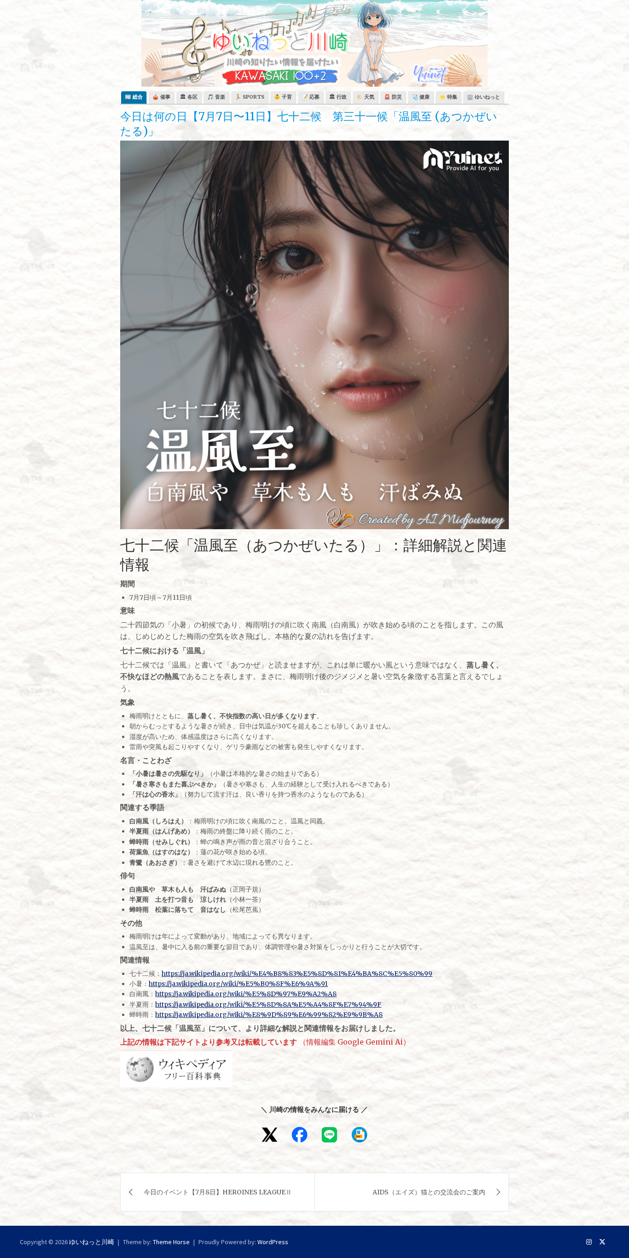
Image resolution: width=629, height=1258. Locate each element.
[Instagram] (588, 1242)
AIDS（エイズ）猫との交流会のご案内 (429, 1192)
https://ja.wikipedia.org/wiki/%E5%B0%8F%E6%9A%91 (238, 984)
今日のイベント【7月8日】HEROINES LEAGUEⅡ (218, 1192)
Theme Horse (171, 1242)
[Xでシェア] (269, 1134)
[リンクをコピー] (359, 1134)
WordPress (272, 1242)
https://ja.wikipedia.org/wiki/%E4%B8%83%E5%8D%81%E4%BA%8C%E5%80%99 (297, 973)
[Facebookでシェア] (299, 1134)
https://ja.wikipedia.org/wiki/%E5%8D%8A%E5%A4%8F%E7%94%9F (268, 1004)
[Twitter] (602, 1242)
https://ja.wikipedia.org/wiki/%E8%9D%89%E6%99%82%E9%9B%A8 (269, 1014)
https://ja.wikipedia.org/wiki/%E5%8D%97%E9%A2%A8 (246, 994)
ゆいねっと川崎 (91, 1242)
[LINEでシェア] (329, 1134)
